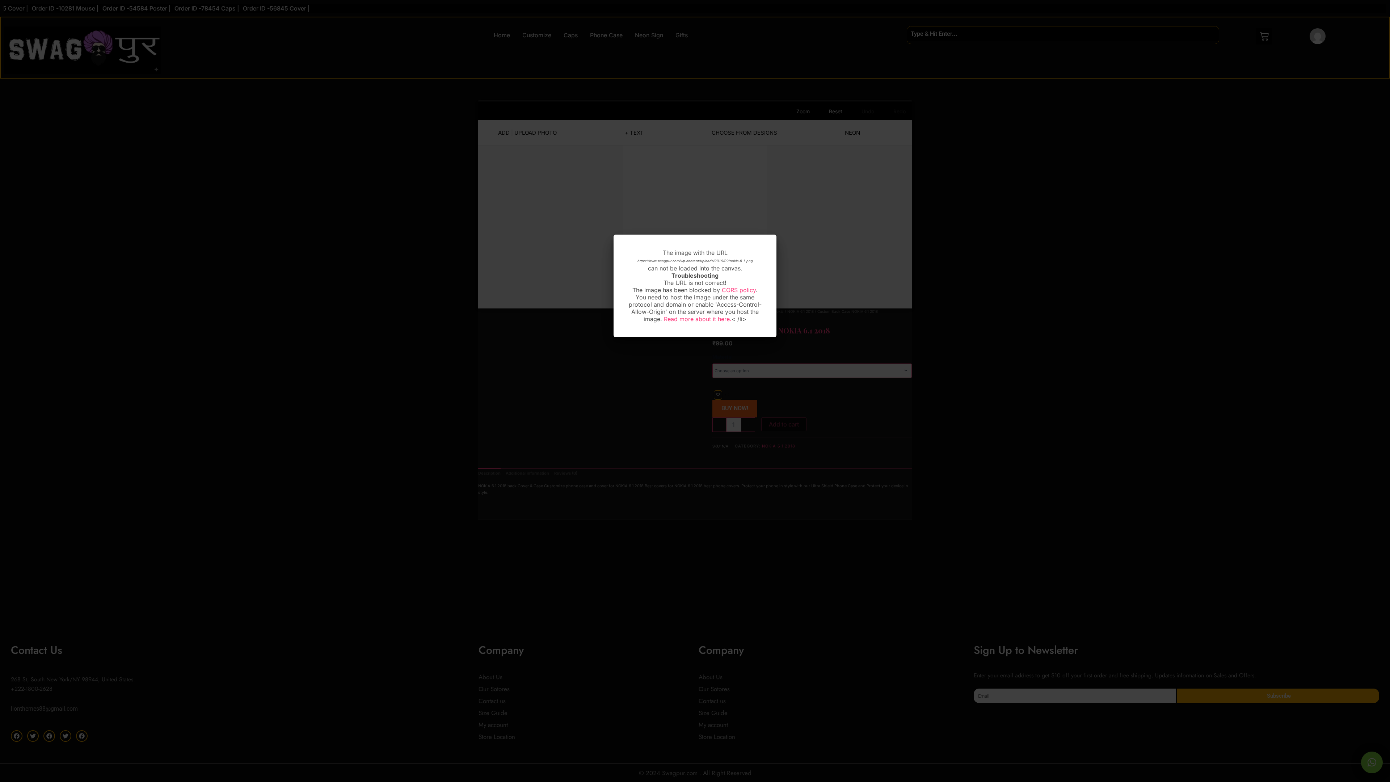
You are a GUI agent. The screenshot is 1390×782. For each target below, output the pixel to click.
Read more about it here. (698, 319)
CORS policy (739, 290)
